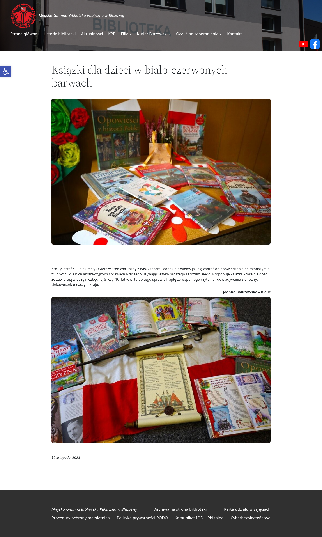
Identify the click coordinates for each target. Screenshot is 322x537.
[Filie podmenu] (130, 34)
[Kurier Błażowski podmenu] (170, 34)
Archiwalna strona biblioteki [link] (180, 509)
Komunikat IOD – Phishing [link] (199, 517)
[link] (5, 71)
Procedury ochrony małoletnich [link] (80, 517)
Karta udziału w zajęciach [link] (247, 509)
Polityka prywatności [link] (136, 517)
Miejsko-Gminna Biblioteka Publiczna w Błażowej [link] (81, 15)
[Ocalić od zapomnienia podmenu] (220, 34)
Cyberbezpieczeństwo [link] (251, 517)
